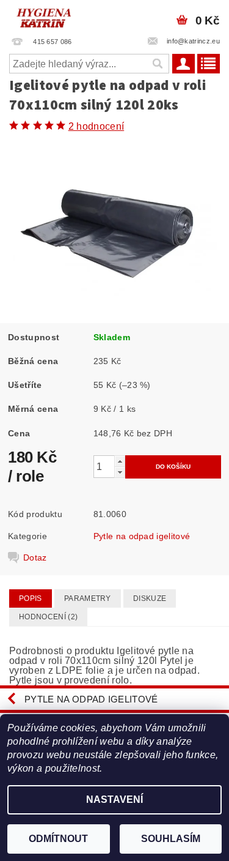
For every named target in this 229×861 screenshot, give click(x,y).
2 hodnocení (96, 126)
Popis (30, 598)
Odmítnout (58, 838)
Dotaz (35, 557)
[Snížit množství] (119, 472)
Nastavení (114, 799)
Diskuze (149, 598)
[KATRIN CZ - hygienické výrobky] (57, 16)
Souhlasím (170, 838)
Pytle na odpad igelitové (142, 536)
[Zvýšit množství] (119, 461)
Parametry (87, 598)
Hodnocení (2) (48, 617)
